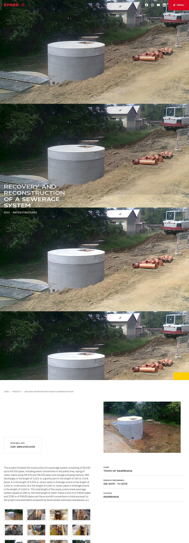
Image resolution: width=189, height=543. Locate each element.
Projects (17, 392)
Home (6, 392)
